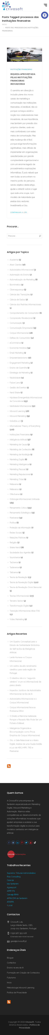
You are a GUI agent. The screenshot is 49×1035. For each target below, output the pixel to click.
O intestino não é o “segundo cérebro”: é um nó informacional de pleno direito (25, 682)
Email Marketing (17, 353)
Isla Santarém (13, 884)
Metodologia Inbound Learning (20, 988)
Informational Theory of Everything (25, 426)
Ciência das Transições (20, 294)
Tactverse (14, 562)
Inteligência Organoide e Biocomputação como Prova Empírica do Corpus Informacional (25, 732)
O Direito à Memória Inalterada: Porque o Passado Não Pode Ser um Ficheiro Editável (26, 719)
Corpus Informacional (19, 333)
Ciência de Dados (17, 300)
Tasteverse (14, 567)
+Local (10, 905)
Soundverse (15, 557)
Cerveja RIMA (13, 894)
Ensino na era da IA (15, 968)
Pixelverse (14, 518)
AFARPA (10, 902)
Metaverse (14, 484)
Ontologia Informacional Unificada (24, 499)
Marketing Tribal (17, 479)
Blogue (10, 958)
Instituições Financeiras (21, 69)
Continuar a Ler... (19, 212)
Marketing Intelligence (19, 464)
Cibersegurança (17, 290)
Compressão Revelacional (21, 318)
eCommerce (15, 343)
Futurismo (11, 978)
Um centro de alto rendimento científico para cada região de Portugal (23, 669)
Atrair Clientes (16, 265)
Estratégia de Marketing (20, 373)
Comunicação (16, 323)
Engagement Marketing (20, 363)
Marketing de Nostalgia (20, 454)
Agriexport (11, 887)
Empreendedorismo (18, 358)
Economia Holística (18, 348)
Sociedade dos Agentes (20, 552)
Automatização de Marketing (22, 280)
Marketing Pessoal (18, 469)
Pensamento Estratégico (20, 513)
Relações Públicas (18, 538)
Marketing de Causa (18, 444)
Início (4, 24)
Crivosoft (29, 1022)
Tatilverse (14, 572)
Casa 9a (10, 880)
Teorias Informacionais (19, 596)
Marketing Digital (17, 459)
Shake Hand (15, 547)
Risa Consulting (14, 877)
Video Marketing (17, 619)
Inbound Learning (17, 411)
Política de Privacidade (17, 992)
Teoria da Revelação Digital (21, 582)
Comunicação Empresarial (21, 328)
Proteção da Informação (20, 528)
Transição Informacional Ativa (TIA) (25, 611)
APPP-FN (11, 891)
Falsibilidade (15, 378)
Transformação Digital (19, 606)
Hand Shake (15, 392)
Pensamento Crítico (18, 508)
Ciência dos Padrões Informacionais (25, 304)
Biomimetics (15, 285)
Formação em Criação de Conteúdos (23, 973)
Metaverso (14, 489)
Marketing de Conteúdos (20, 449)
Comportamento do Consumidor (24, 313)
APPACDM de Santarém (17, 898)
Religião (13, 542)
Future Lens (15, 383)
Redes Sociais (16, 533)
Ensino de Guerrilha (18, 368)
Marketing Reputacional (20, 474)
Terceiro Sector (16, 601)
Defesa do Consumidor (20, 338)
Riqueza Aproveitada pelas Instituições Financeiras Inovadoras (22, 79)
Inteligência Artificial (18, 440)
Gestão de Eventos (18, 388)
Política (13, 523)
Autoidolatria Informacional (21, 270)
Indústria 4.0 (15, 421)
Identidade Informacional (20, 406)
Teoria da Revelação (18, 577)
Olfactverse (15, 494)
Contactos (11, 963)
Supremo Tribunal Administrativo (21, 873)
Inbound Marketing (18, 416)
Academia (14, 260)
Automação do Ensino (19, 275)
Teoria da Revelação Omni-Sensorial (26, 587)
